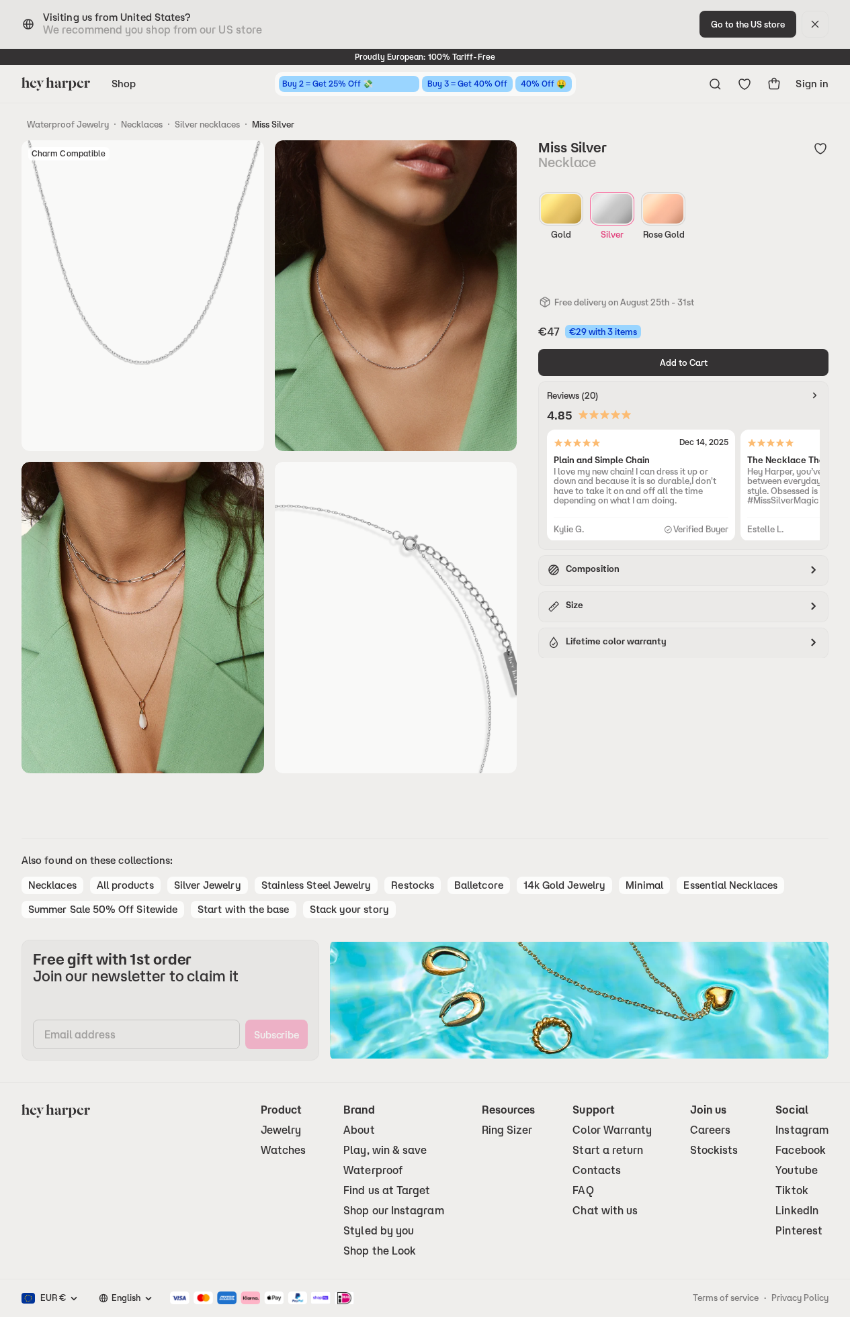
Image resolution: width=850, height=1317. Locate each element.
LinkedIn (796, 1210)
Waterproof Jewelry (68, 124)
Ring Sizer (507, 1130)
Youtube (796, 1170)
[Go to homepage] (56, 84)
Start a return (607, 1150)
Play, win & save (385, 1150)
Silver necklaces (207, 124)
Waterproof (372, 1170)
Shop (124, 83)
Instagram (801, 1130)
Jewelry (281, 1130)
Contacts (596, 1170)
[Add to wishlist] (820, 148)
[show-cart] (774, 84)
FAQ (582, 1190)
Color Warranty (612, 1130)
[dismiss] (815, 24)
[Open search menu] (715, 84)
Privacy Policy (799, 1297)
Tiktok (791, 1190)
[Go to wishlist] (744, 84)
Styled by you (378, 1230)
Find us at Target (386, 1190)
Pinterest (798, 1230)
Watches (283, 1150)
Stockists (714, 1150)
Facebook (800, 1150)
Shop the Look (379, 1251)
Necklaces (142, 124)
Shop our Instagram (393, 1210)
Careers (710, 1130)
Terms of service (726, 1297)
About (358, 1130)
